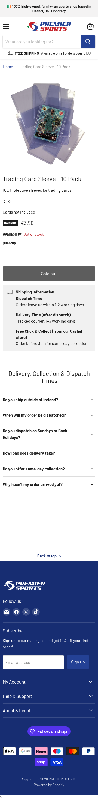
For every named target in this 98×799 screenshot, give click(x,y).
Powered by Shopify (49, 785)
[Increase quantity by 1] (50, 255)
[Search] (88, 41)
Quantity (9, 243)
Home (8, 66)
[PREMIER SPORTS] (24, 590)
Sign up (78, 661)
